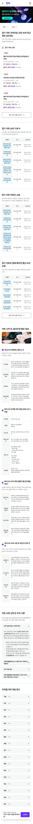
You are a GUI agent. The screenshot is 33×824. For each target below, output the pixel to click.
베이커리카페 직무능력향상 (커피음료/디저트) (7, 145)
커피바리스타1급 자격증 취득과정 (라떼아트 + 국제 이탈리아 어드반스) (7, 170)
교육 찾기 (25, 814)
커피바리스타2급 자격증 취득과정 (7, 153)
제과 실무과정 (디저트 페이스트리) (7, 283)
